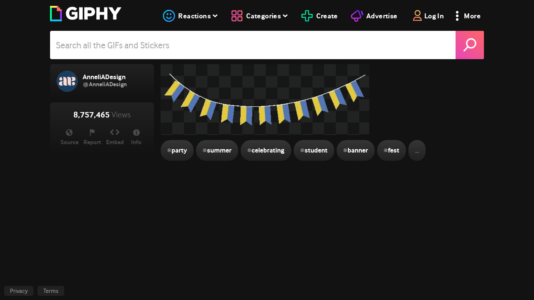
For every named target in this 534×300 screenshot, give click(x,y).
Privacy (19, 291)
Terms (50, 291)
